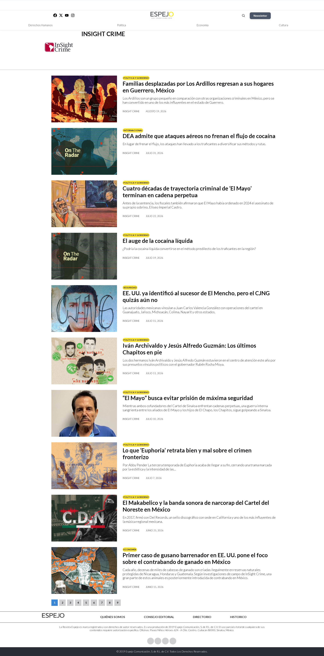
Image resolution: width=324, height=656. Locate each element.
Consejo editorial (159, 617)
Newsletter (260, 15)
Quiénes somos (112, 617)
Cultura (283, 25)
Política (121, 25)
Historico (238, 617)
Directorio (202, 617)
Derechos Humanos (40, 25)
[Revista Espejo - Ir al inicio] (53, 615)
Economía (202, 25)
